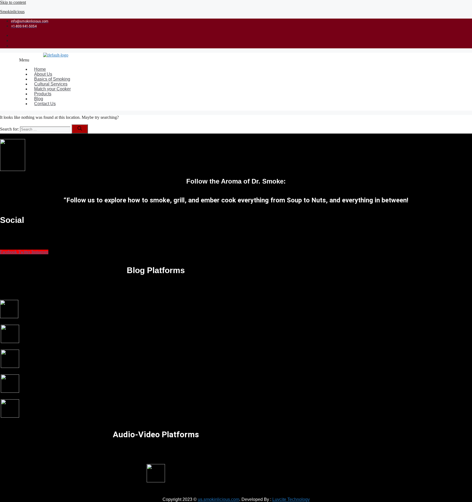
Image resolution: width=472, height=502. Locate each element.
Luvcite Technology (291, 499)
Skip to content (13, 2)
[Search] (80, 129)
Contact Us (45, 103)
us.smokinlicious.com (218, 499)
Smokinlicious (12, 11)
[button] (203, 60)
